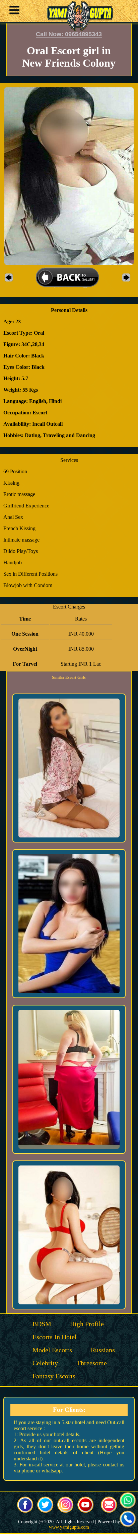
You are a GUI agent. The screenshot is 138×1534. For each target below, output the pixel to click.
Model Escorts (52, 1350)
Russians (103, 1350)
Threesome (92, 1363)
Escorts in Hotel (54, 1337)
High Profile (87, 1323)
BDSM (41, 1323)
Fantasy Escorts (53, 1376)
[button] (12, 11)
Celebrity (45, 1363)
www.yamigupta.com (69, 1527)
